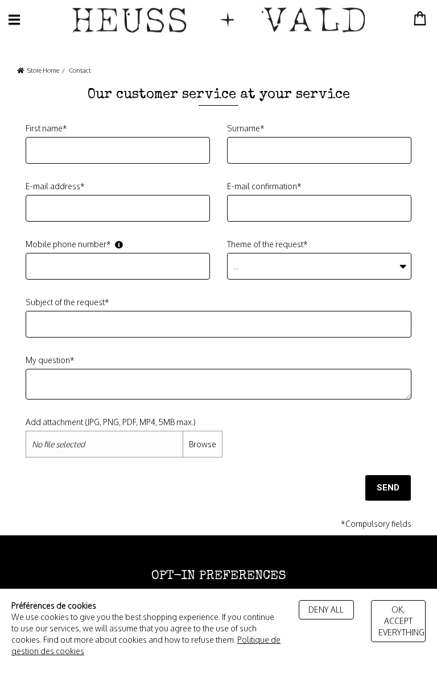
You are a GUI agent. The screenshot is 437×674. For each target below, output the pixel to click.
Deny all (326, 609)
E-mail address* (55, 186)
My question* (50, 360)
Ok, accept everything (401, 621)
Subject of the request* (67, 302)
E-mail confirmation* (264, 186)
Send (388, 487)
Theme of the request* (267, 244)
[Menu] (14, 19)
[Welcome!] (218, 20)
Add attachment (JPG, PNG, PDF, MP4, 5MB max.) (111, 422)
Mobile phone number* (68, 244)
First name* (46, 128)
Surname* (246, 128)
